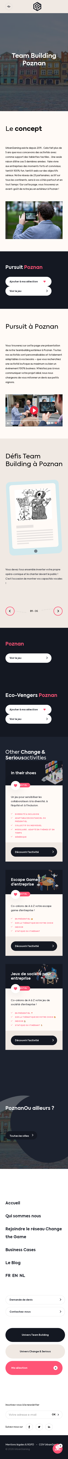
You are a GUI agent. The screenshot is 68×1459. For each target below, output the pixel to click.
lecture (34, 410)
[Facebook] (29, 1427)
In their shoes (23, 773)
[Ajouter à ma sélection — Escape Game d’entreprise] (15, 894)
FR (8, 1275)
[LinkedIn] (49, 1427)
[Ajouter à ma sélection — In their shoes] (15, 785)
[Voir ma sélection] (58, 1449)
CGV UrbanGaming (49, 1444)
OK (53, 1414)
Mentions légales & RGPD (19, 1444)
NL (22, 1275)
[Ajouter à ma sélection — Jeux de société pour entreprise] (15, 988)
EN (15, 1275)
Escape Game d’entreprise (24, 882)
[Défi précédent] (10, 611)
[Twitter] (39, 1427)
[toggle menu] (8, 6)
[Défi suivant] (58, 611)
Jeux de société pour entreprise (31, 976)
